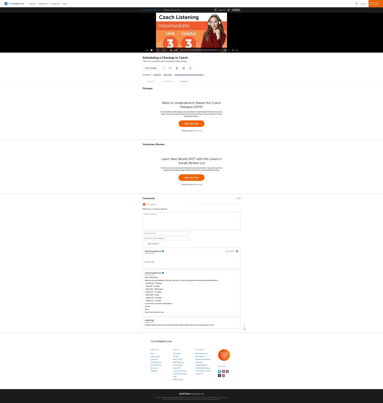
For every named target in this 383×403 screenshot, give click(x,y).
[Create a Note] (177, 68)
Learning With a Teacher (203, 371)
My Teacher (55, 4)
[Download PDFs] (183, 68)
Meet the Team (178, 359)
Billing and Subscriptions (203, 359)
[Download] (233, 50)
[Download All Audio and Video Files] (190, 68)
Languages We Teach (180, 371)
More (64, 4)
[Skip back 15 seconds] (147, 50)
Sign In (363, 3)
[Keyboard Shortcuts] (236, 50)
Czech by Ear (157, 75)
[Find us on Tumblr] (219, 375)
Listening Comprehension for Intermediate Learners (189, 75)
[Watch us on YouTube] (223, 371)
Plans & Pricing (178, 365)
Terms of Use (224, 397)
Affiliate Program (178, 379)
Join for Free (192, 123)
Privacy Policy (214, 397)
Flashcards (154, 359)
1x (164, 50)
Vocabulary (42, 4)
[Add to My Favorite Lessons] (170, 68)
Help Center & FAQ (201, 353)
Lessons (32, 4)
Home (152, 353)
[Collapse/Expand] (191, 198)
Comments (184, 81)
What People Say (178, 362)
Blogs (175, 376)
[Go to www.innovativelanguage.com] (191, 393)
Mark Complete (151, 68)
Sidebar (237, 10)
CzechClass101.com (204, 397)
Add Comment (153, 244)
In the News (177, 368)
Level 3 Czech (157, 10)
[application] (191, 33)
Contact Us (198, 374)
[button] (356, 3)
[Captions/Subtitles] (225, 50)
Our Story (176, 356)
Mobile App (154, 371)
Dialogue (150, 81)
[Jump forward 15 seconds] (158, 50)
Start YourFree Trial (374, 4)
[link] (215, 10)
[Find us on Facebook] (227, 371)
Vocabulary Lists (156, 362)
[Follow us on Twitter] (219, 371)
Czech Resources (156, 365)
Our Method (177, 353)
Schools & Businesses (180, 374)
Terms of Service (211, 399)
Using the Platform (201, 365)
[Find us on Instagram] (223, 375)
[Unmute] (171, 50)
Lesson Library (146, 10)
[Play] (152, 50)
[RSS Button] (144, 204)
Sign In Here (198, 130)
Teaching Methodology (202, 368)
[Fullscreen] (229, 50)
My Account (199, 362)
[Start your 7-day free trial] (224, 355)
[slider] (175, 50)
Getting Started (200, 356)
